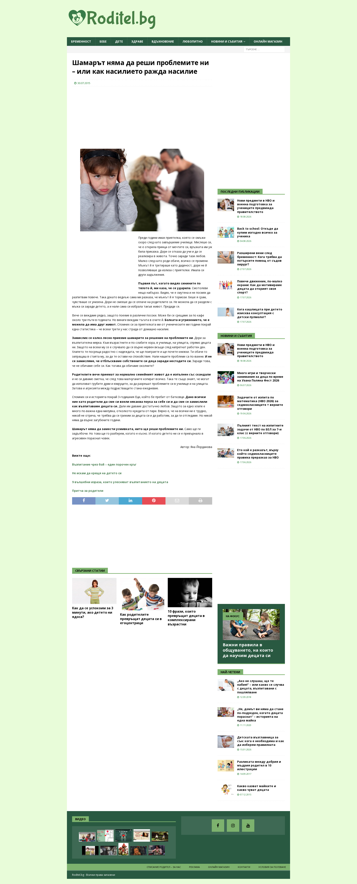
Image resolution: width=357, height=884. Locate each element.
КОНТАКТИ (244, 867)
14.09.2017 (245, 773)
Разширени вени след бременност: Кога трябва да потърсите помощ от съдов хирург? (259, 258)
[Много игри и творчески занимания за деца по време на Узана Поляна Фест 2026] (226, 377)
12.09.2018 (245, 697)
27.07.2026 (245, 269)
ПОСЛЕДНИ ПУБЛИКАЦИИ (240, 192)
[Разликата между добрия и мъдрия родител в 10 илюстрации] (226, 765)
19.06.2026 (245, 413)
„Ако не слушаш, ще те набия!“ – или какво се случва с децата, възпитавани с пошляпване (260, 686)
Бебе (103, 41)
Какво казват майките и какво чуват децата (256, 788)
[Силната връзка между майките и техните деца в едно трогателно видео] (108, 850)
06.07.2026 (245, 385)
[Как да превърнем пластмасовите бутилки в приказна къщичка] (123, 849)
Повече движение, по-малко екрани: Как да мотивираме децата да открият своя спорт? (259, 287)
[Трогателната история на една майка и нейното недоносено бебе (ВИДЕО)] (156, 850)
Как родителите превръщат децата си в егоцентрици (141, 618)
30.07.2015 (83, 83)
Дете (119, 41)
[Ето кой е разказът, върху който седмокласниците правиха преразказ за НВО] (226, 452)
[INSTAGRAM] (233, 825)
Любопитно (192, 41)
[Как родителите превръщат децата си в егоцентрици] (142, 594)
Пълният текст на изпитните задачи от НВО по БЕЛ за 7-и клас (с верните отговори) (260, 429)
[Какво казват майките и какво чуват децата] (226, 789)
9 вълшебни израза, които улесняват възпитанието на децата (120, 482)
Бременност (81, 41)
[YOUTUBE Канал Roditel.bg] (248, 825)
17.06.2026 (245, 437)
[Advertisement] (103, 116)
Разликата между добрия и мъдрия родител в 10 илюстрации (259, 765)
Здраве (137, 41)
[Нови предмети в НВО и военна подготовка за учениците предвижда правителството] (226, 205)
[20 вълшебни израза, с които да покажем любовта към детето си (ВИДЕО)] (141, 835)
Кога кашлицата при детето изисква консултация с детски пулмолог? (259, 313)
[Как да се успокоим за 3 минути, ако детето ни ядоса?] (94, 591)
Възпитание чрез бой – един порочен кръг (104, 464)
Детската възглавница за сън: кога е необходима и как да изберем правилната (260, 741)
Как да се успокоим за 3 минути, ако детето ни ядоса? (92, 612)
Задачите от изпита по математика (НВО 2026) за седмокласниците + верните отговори (260, 403)
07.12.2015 (245, 794)
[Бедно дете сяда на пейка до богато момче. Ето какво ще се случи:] (160, 837)
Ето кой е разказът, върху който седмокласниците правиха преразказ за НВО (258, 453)
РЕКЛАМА (194, 867)
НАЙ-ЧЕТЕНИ (230, 672)
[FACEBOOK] (218, 825)
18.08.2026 (245, 216)
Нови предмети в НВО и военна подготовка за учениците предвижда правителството (256, 206)
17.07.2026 (245, 297)
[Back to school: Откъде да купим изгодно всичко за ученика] (226, 232)
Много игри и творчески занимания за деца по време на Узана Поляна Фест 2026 (260, 376)
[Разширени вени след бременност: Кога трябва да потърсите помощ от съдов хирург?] (226, 257)
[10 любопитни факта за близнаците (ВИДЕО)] (123, 835)
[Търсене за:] (264, 49)
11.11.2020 (245, 725)
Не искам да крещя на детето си (96, 473)
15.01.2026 (245, 749)
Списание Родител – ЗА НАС (164, 867)
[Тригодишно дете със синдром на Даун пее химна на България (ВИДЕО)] (87, 837)
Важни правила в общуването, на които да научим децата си (248, 650)
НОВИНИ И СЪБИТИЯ (236, 336)
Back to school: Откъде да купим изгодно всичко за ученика (257, 232)
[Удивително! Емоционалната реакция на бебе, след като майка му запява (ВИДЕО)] (138, 850)
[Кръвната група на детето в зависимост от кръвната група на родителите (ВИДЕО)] (105, 835)
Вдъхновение (163, 41)
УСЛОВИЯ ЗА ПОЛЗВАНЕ (272, 867)
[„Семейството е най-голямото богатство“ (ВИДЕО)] (90, 850)
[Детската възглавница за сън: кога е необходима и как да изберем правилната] (226, 741)
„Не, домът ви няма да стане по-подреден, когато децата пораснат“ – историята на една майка (260, 714)
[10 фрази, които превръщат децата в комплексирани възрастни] (190, 592)
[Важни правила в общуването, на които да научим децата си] (251, 624)
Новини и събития (226, 41)
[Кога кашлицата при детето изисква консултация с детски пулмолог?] (226, 312)
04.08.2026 (245, 240)
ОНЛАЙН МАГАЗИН (268, 41)
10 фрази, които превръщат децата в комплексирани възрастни (186, 617)
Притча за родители (87, 491)
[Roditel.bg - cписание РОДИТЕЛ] (118, 27)
